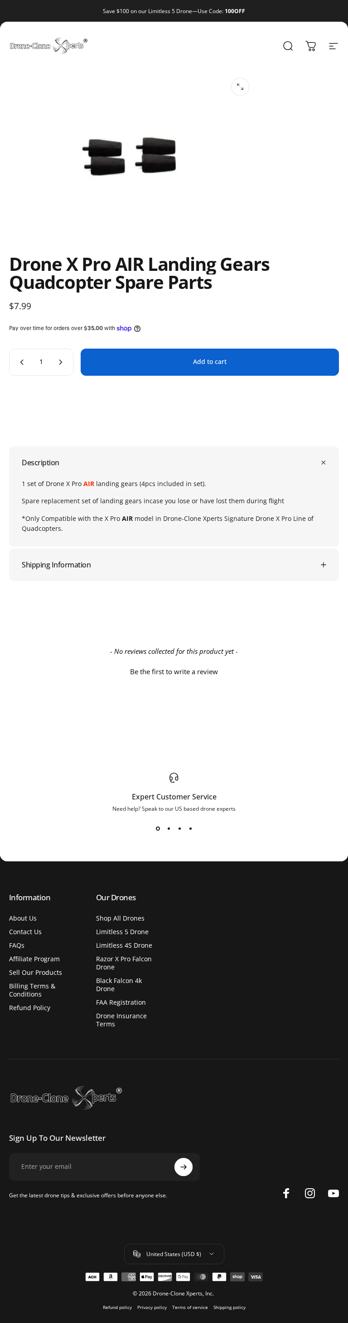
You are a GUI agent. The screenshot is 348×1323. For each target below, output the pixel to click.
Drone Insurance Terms (121, 1020)
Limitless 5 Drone (122, 932)
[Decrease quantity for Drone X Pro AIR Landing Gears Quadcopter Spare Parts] (20, 362)
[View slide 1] (157, 828)
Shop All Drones (120, 918)
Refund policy (117, 1307)
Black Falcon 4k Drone (119, 985)
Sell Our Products (35, 973)
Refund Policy (29, 1008)
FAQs (16, 945)
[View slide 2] (168, 828)
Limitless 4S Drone (124, 945)
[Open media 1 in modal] (240, 87)
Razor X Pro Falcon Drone (124, 963)
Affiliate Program (34, 959)
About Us (23, 918)
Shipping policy (229, 1307)
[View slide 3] (179, 828)
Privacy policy (152, 1307)
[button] (174, 670)
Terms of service (190, 1307)
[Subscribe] (183, 1167)
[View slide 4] (190, 828)
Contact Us (25, 932)
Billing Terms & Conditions (32, 990)
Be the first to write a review (174, 671)
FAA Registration (121, 1002)
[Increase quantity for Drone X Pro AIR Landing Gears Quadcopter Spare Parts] (62, 362)
